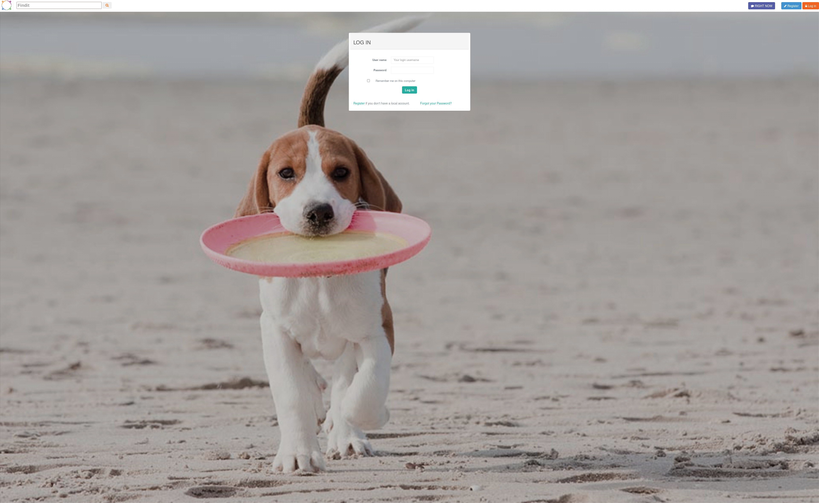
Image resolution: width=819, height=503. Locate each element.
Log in (811, 6)
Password (379, 70)
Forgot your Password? (436, 103)
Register (793, 6)
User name (379, 60)
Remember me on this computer (395, 81)
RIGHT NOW (763, 6)
